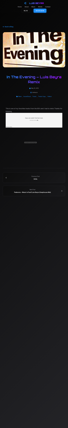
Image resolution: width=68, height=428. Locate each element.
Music (33, 7)
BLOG (26, 11)
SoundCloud (27, 96)
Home (20, 7)
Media (40, 7)
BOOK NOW (40, 11)
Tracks (34, 96)
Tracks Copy (42, 96)
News (20, 96)
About (27, 7)
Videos (49, 96)
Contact (47, 7)
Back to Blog (9, 27)
